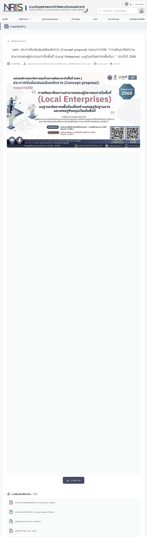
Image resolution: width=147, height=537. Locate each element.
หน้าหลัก (5, 18)
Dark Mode (139, 4)
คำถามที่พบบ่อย (113, 18)
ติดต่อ (95, 18)
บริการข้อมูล (75, 18)
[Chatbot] (141, 10)
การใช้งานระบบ (23, 18)
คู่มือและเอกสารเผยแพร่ (50, 18)
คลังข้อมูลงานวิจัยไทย (137, 18)
